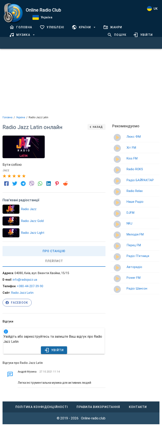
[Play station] (11, 209)
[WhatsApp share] (40, 183)
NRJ (129, 223)
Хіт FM (131, 148)
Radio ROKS (135, 169)
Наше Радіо (135, 202)
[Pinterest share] (57, 183)
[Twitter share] (15, 183)
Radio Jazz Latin (22, 292)
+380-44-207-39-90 (30, 286)
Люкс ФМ (134, 137)
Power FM (133, 278)
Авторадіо (134, 267)
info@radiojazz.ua (25, 279)
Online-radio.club (93, 418)
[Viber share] (31, 183)
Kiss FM (132, 158)
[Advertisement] (81, 81)
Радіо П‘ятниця (138, 256)
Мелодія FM (135, 234)
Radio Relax (135, 191)
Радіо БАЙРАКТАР (140, 180)
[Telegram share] (23, 183)
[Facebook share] (6, 183)
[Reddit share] (65, 183)
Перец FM (134, 245)
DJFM (130, 213)
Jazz (6, 170)
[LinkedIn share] (48, 183)
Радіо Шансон (137, 288)
